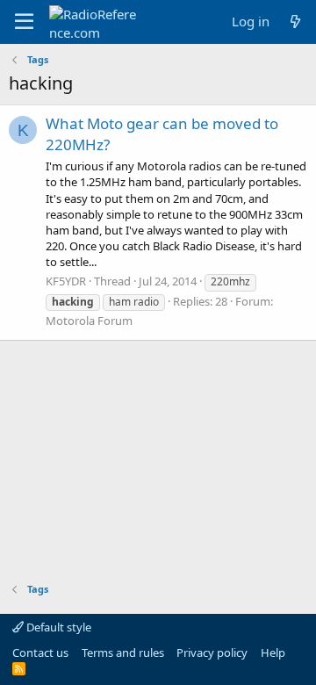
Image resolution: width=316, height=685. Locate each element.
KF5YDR (66, 281)
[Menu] (24, 22)
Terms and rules (123, 652)
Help (273, 652)
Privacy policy (212, 652)
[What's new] (295, 21)
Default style (57, 627)
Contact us (40, 652)
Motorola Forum (89, 320)
